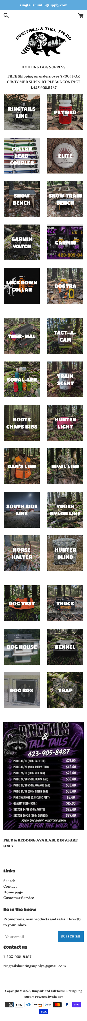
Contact (10, 886)
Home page (13, 892)
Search (9, 880)
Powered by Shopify (49, 996)
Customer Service (18, 897)
